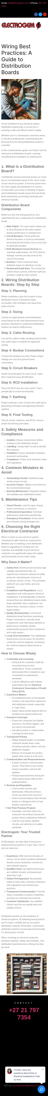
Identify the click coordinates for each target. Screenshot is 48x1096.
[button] (24, 35)
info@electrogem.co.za (19, 3)
